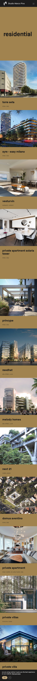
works (4, 12)
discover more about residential (12, 24)
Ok (4, 677)
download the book (8, 20)
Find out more (16, 674)
